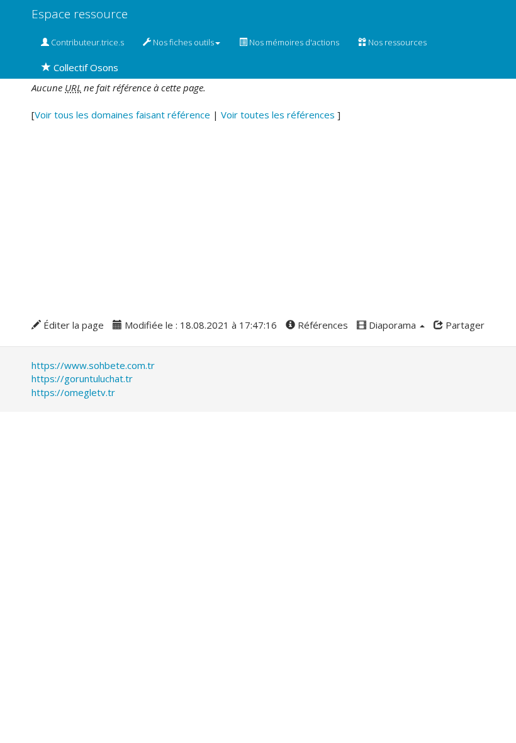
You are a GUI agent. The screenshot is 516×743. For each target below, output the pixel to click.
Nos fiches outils (182, 42)
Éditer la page (72, 325)
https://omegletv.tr (73, 392)
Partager (464, 325)
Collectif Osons (84, 67)
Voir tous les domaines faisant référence (124, 114)
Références (321, 325)
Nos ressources (396, 42)
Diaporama (392, 325)
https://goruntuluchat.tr (82, 378)
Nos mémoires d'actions (293, 42)
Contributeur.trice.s (86, 42)
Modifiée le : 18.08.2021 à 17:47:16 (199, 325)
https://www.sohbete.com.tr (93, 365)
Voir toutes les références (279, 114)
